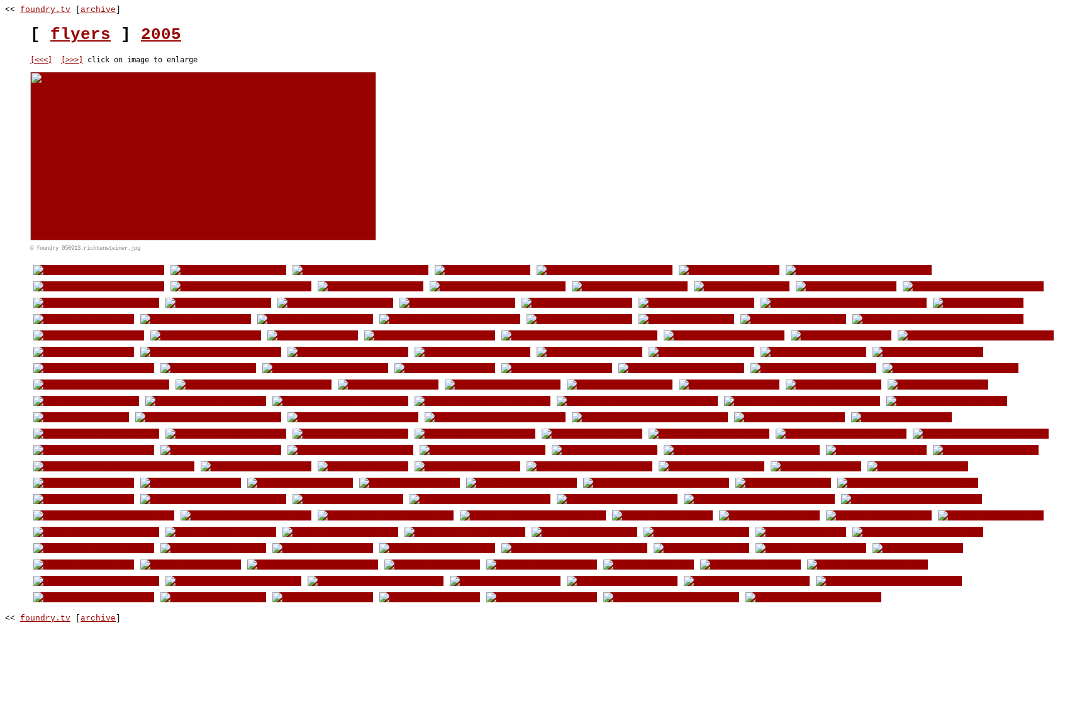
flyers (80, 34)
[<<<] (41, 59)
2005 (161, 34)
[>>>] (72, 59)
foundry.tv (45, 9)
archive (98, 9)
